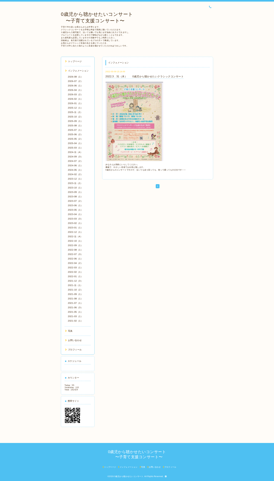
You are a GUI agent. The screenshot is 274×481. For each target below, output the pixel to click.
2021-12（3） (75, 281)
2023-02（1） (75, 223)
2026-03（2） (75, 94)
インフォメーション (78, 70)
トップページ (75, 61)
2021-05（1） (75, 312)
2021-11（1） (75, 285)
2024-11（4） (75, 152)
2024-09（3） (75, 156)
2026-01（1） (75, 103)
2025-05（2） (75, 139)
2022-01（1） (75, 276)
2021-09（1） (75, 294)
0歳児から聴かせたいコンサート (128, 476)
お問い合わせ (75, 340)
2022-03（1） (75, 267)
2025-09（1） (75, 121)
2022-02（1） (75, 272)
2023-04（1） (75, 214)
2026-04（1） (75, 90)
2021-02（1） (75, 321)
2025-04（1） (75, 143)
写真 (70, 331)
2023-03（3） (75, 218)
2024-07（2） (75, 161)
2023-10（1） (75, 187)
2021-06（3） (75, 307)
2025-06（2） (75, 134)
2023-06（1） (75, 205)
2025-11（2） (75, 112)
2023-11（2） (75, 183)
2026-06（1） (75, 85)
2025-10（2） (75, 116)
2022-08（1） (75, 250)
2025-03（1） (75, 147)
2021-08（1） (75, 298)
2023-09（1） (75, 192)
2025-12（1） (75, 108)
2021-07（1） (75, 303)
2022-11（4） (75, 236)
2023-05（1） (75, 210)
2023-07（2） (75, 201)
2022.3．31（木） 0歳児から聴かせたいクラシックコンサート (144, 76)
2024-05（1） (75, 170)
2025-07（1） (75, 130)
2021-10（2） (75, 289)
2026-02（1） (75, 99)
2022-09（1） (75, 245)
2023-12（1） (75, 179)
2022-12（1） (75, 232)
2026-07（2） (75, 81)
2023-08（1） (75, 196)
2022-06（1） (75, 258)
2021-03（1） (75, 316)
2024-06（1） (75, 165)
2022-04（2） (75, 263)
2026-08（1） (75, 76)
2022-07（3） (75, 254)
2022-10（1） (75, 241)
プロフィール (75, 349)
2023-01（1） (75, 227)
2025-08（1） (75, 125)
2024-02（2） (75, 174)
